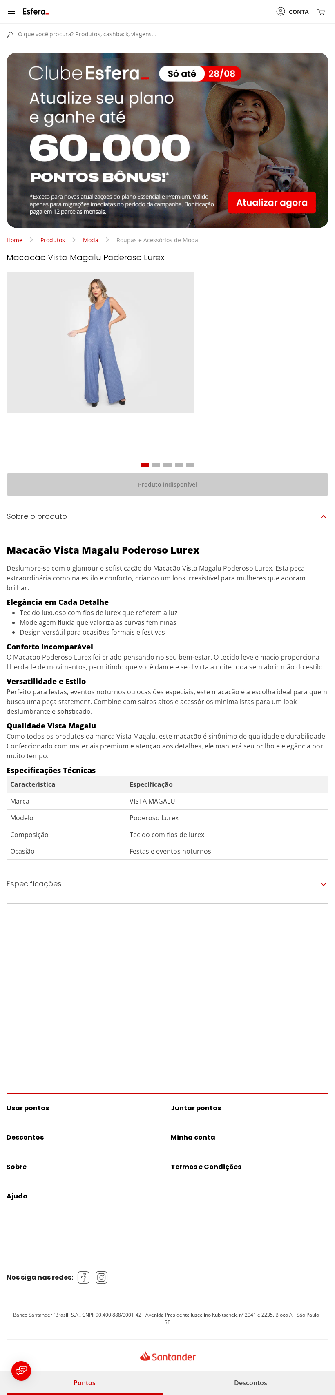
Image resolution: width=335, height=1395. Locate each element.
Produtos (52, 240)
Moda (90, 240)
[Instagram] (101, 1277)
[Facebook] (83, 1277)
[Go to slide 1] (145, 465)
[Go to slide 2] (156, 465)
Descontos (250, 1382)
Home (14, 240)
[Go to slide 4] (179, 465)
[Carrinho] (322, 12)
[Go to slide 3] (167, 465)
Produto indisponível (167, 484)
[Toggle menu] (11, 11)
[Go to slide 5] (190, 465)
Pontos (85, 1382)
